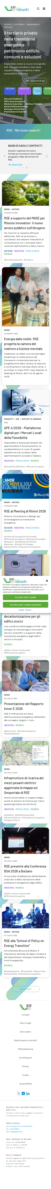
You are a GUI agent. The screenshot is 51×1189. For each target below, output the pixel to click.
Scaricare (10, 1164)
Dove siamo (25, 1031)
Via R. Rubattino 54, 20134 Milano (19, 1126)
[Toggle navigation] (44, 9)
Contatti (26, 1014)
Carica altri (25, 989)
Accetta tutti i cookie (25, 597)
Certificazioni (25, 1057)
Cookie (21, 610)
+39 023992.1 (14, 1129)
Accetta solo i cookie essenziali (25, 604)
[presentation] (2, 118)
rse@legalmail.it (16, 1132)
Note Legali (25, 1023)
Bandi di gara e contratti (25, 1040)
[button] (47, 580)
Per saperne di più (35, 68)
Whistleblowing (25, 1049)
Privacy (28, 610)
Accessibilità (25, 1083)
